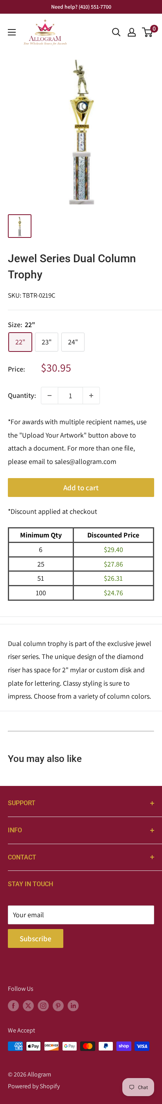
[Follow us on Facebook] (13, 1005)
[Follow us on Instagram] (43, 1005)
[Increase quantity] (91, 395)
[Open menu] (12, 32)
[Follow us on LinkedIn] (73, 1005)
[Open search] (116, 32)
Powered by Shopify (34, 1086)
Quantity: (22, 395)
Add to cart (81, 487)
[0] (148, 32)
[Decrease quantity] (49, 395)
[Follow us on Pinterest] (58, 1005)
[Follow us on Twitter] (28, 1005)
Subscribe (36, 938)
